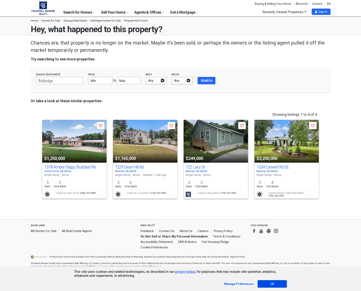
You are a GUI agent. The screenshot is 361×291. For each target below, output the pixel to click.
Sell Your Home (113, 12)
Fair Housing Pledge (215, 242)
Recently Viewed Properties (283, 12)
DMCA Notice (187, 242)
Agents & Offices (148, 12)
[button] (321, 12)
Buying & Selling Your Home (273, 3)
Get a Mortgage (183, 12)
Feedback (147, 231)
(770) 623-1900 (158, 193)
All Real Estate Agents (77, 231)
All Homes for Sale (44, 231)
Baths (176, 74)
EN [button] (328, 3)
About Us (302, 3)
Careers (317, 3)
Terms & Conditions (226, 236)
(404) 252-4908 (87, 193)
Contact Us (166, 231)
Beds (149, 74)
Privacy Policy (223, 231)
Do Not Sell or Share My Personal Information (174, 236)
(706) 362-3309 (276, 195)
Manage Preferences (238, 283)
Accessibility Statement (157, 242)
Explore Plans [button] (237, 256)
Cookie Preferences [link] (154, 247)
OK (272, 284)
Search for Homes (78, 12)
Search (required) (48, 74)
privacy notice (185, 272)
